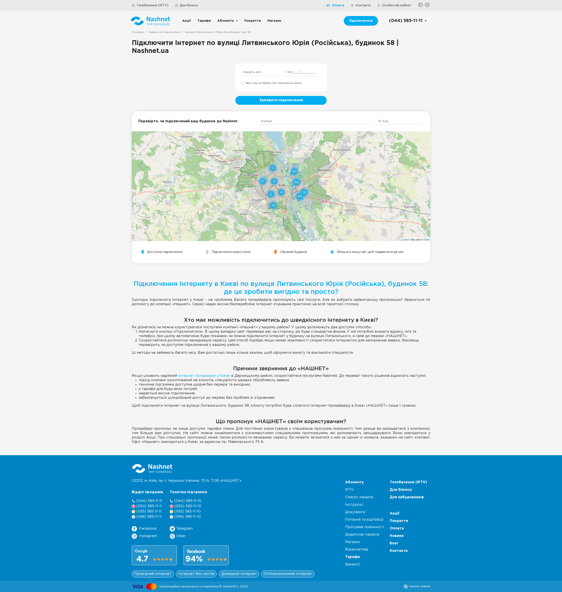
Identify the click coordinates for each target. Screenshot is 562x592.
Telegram (184, 528)
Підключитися (361, 21)
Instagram (148, 536)
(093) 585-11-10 (187, 511)
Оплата (338, 5)
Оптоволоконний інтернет (288, 574)
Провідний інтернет (152, 574)
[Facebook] (421, 4)
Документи (355, 512)
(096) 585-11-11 (148, 516)
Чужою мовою (419, 586)
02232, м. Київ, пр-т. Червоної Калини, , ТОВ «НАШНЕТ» (186, 480)
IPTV (349, 489)
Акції (186, 21)
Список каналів (359, 497)
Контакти (363, 5)
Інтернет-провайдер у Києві (204, 375)
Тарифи (204, 21)
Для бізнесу (189, 5)
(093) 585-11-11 (148, 511)
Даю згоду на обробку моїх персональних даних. (274, 83)
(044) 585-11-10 (187, 501)
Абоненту (225, 21)
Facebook (148, 528)
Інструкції (354, 504)
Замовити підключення (281, 100)
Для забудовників (407, 497)
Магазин (274, 21)
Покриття (252, 21)
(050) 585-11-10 (187, 506)
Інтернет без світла (196, 574)
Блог (394, 543)
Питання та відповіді (364, 519)
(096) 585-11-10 (187, 516)
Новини (396, 536)
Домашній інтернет (239, 574)
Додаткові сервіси (362, 534)
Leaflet (405, 239)
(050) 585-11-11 (148, 506)
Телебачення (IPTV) (152, 5)
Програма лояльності (364, 527)
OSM (426, 239)
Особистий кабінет (397, 5)
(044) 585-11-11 (148, 501)
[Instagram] (427, 4)
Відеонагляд (356, 549)
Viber (180, 536)
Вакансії (352, 564)
